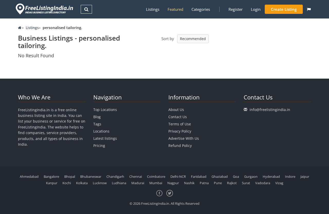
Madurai (137, 183)
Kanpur (51, 183)
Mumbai (155, 183)
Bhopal (69, 176)
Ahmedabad (29, 176)
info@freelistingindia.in (270, 109)
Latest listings (105, 138)
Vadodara (262, 183)
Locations (101, 131)
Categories (200, 9)
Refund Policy (180, 145)
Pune (218, 183)
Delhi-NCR (178, 176)
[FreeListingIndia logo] (45, 9)
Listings (152, 9)
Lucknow (100, 183)
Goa (236, 176)
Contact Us (177, 116)
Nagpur (173, 183)
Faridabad (198, 176)
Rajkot (232, 183)
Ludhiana (119, 183)
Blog (97, 116)
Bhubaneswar (90, 176)
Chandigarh (115, 176)
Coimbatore (156, 176)
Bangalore (51, 176)
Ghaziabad (220, 176)
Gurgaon (251, 176)
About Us (176, 109)
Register (236, 9)
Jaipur (304, 176)
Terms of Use (179, 124)
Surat (246, 183)
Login (256, 9)
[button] (309, 9)
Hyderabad (271, 176)
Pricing (99, 145)
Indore (290, 176)
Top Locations (105, 109)
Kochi (66, 183)
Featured (175, 9)
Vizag (279, 183)
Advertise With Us (183, 138)
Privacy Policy (179, 131)
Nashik (189, 183)
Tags (97, 124)
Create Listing (284, 9)
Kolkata (82, 183)
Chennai (135, 176)
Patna (204, 183)
